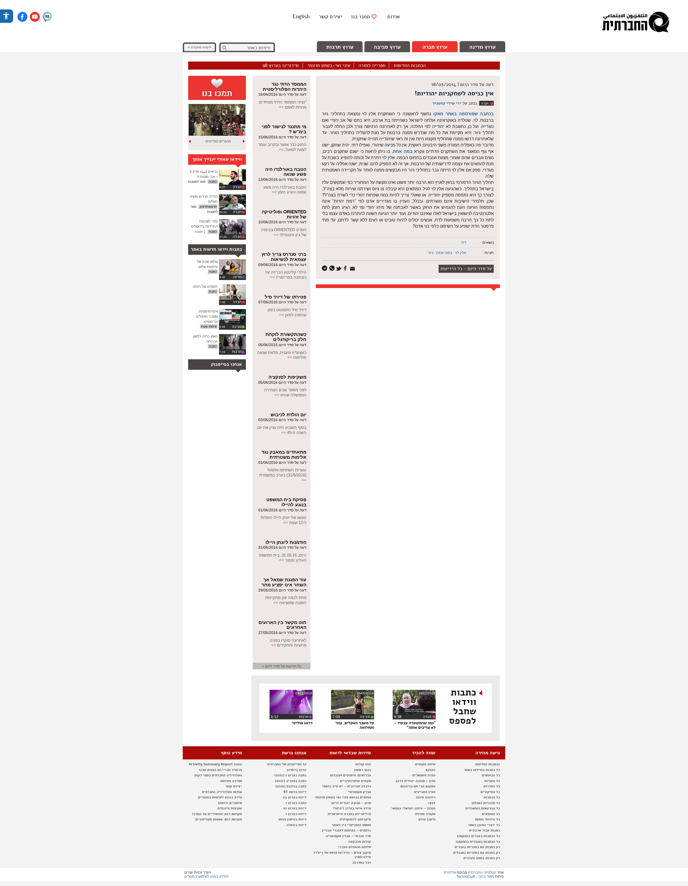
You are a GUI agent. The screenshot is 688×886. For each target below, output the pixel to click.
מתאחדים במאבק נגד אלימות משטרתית (283, 455)
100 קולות (363, 764)
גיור (430, 252)
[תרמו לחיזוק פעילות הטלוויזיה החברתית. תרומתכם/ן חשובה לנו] (217, 88)
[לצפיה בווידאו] (232, 177)
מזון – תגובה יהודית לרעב (415, 781)
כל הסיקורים (490, 792)
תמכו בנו (360, 16)
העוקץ (430, 769)
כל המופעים (491, 814)
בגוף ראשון (362, 769)
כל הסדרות (491, 786)
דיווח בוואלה (296, 825)
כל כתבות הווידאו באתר (482, 769)
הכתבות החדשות (410, 65)
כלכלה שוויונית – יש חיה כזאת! (346, 786)
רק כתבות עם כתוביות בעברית (477, 847)
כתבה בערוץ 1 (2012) (290, 775)
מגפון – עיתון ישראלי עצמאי (413, 808)
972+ (431, 803)
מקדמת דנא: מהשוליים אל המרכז (217, 814)
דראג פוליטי (302, 723)
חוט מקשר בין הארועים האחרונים (282, 625)
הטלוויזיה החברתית (482, 872)
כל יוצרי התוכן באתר (484, 825)
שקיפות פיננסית (229, 808)
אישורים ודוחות (230, 803)
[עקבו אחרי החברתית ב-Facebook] (22, 17)
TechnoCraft (465, 876)
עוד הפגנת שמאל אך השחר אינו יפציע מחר (283, 582)
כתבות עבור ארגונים (484, 830)
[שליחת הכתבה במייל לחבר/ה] (353, 268)
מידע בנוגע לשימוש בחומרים (220, 797)
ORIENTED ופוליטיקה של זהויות (284, 214)
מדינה (237, 277)
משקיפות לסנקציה (287, 377)
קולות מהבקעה (359, 841)
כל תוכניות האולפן (485, 803)
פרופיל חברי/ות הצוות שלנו (220, 769)
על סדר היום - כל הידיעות (466, 268)
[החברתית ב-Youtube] (35, 17)
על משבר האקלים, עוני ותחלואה (354, 725)
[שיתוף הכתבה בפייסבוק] (346, 268)
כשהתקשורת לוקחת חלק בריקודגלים (286, 337)
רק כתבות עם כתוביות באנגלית (476, 852)
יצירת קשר (330, 16)
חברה (484, 103)
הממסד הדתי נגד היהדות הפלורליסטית (284, 87)
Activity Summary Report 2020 (215, 764)
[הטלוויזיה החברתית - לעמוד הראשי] (636, 23)
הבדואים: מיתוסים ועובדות (350, 775)
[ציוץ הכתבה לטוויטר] (339, 268)
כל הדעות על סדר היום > (281, 666)
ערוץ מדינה (482, 47)
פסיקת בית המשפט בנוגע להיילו (286, 502)
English (301, 16)
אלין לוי (460, 252)
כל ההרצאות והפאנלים (482, 808)
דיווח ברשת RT (295, 792)
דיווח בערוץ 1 (295, 814)
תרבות (237, 352)
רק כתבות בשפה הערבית (481, 858)
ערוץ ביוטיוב (296, 769)
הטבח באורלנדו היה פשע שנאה (285, 172)
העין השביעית (424, 792)
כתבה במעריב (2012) (290, 781)
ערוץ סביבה (387, 47)
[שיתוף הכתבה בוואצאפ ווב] (332, 268)
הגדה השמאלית (423, 775)
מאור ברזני (486, 876)
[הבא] (190, 141)
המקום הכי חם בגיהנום (417, 786)
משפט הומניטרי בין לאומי (351, 825)
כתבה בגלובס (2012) (290, 786)
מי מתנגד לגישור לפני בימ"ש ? (284, 129)
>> (281, 107)
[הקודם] (244, 141)
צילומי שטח (209, 326)
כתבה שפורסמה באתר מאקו (462, 114)
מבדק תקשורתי (359, 792)
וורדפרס (450, 872)
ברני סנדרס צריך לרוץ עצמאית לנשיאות (283, 257)
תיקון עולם (426, 819)
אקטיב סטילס (425, 814)
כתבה (213, 182)
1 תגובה (200, 232)
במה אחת (402, 151)
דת (463, 242)
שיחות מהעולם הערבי (354, 847)
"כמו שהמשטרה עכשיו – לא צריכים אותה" (415, 725)
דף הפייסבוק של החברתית (286, 764)
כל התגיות (492, 781)
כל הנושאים (491, 775)
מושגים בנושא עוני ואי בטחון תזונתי (343, 797)
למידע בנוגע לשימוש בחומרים (206, 876)
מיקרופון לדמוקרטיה (355, 819)
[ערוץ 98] (47, 17)
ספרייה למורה (372, 65)
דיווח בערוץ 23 (294, 797)
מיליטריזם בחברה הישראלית (349, 814)
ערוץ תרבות (339, 47)
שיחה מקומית (425, 764)
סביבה (237, 327)
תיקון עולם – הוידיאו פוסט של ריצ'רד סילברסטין (342, 855)
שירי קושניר (443, 103)
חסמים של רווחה (205, 287)
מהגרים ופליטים (218, 141)
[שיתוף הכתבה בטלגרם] (326, 268)
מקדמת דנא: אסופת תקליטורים (218, 819)
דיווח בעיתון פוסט (292, 819)
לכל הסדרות (362, 862)
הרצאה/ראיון (208, 207)
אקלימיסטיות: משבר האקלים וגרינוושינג (207, 316)
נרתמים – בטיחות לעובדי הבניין (346, 830)
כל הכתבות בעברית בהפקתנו (478, 836)
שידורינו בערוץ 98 (281, 65)
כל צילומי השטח (487, 819)
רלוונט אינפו (425, 797)
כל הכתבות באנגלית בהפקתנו (478, 841)
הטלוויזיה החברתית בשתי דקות (218, 775)
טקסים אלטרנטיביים (355, 781)
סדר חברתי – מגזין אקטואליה (348, 836)
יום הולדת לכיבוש (288, 414)
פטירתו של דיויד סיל (285, 297)
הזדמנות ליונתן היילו (286, 542)
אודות (393, 16)
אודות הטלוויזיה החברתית (222, 792)
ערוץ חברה (434, 47)
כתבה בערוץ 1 (295, 803)
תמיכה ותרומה (231, 781)
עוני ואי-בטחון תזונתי (328, 65)
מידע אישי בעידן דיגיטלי (352, 808)
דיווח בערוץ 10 (294, 808)
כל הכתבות (491, 797)
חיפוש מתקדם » (199, 47)
